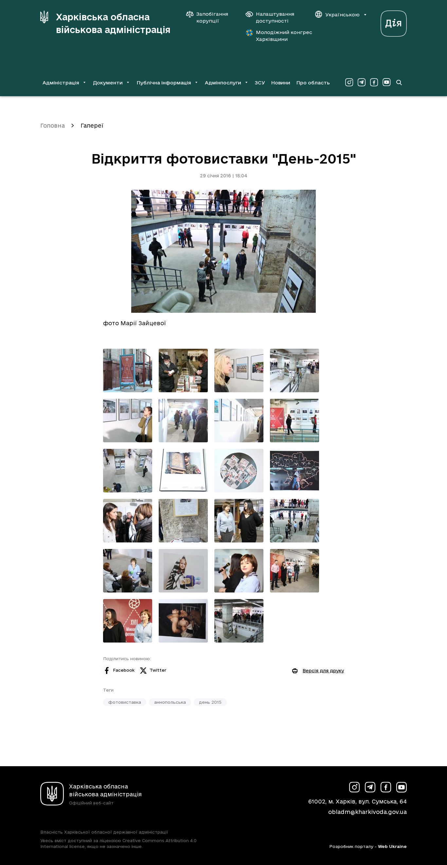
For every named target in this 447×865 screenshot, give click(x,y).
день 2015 (210, 702)
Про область (313, 82)
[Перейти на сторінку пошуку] (399, 82)
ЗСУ (260, 82)
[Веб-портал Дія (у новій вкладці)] (394, 22)
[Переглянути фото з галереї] (127, 370)
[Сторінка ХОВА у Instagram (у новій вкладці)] (349, 82)
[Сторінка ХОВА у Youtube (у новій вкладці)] (386, 82)
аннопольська (170, 702)
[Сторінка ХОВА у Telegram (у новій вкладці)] (362, 82)
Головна (52, 125)
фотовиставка (124, 702)
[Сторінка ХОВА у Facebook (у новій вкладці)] (374, 82)
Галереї (91, 125)
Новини (280, 82)
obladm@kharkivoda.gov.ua (367, 812)
